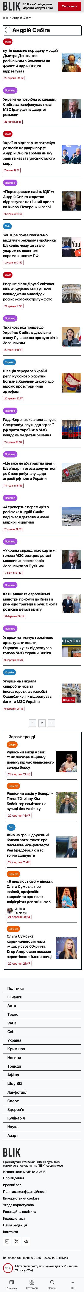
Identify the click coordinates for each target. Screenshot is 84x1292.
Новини (14, 1058)
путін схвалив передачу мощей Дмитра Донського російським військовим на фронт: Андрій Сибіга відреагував (30, 60)
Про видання (13, 1178)
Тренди (14, 1066)
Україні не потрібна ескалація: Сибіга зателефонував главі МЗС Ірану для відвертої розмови (29, 107)
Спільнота (69, 6)
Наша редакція (15, 1225)
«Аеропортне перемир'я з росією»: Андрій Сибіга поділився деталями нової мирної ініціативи (26, 514)
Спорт (12, 744)
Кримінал (16, 1049)
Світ (7, 226)
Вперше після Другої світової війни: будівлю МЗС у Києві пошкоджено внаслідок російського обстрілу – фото (28, 291)
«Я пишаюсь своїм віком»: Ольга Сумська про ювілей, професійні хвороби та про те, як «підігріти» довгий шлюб (30, 891)
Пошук (52, 1288)
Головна (11, 1288)
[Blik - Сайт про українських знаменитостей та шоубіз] (12, 1155)
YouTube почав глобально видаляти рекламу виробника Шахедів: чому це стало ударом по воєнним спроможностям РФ (29, 245)
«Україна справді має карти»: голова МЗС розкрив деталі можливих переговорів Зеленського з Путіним (29, 558)
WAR (8, 41)
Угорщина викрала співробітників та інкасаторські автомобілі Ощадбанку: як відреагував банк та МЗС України (27, 691)
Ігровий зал (12, 1185)
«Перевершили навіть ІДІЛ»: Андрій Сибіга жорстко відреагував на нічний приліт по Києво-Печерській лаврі (28, 199)
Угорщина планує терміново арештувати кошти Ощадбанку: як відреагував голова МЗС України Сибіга (28, 645)
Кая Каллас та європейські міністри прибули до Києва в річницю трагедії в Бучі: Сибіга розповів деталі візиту (30, 601)
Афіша (13, 1075)
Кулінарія (16, 1118)
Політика (10, 90)
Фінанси (14, 997)
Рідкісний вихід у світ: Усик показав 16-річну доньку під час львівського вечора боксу (30, 760)
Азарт (12, 1135)
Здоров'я (15, 1109)
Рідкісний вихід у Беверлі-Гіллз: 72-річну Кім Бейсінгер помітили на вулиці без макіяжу (30, 801)
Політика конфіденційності (24, 1191)
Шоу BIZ (13, 786)
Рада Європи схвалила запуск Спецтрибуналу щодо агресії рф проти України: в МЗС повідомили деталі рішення (29, 427)
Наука (12, 1127)
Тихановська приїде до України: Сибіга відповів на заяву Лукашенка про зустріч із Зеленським (30, 335)
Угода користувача (18, 1205)
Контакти (10, 1232)
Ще (72, 1288)
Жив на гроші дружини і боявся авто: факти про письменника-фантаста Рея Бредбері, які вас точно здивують (28, 845)
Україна (9, 362)
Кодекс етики (14, 1218)
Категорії (32, 1288)
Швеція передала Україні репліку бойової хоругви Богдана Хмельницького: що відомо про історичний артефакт (28, 381)
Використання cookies (21, 1198)
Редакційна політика (19, 1211)
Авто (11, 1006)
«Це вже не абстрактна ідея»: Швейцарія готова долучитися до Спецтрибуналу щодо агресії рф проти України (29, 471)
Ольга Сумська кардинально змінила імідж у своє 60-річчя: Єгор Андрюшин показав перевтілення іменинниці (29, 946)
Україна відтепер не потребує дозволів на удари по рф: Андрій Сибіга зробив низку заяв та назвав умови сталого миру (29, 153)
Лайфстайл (17, 1092)
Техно (12, 1014)
